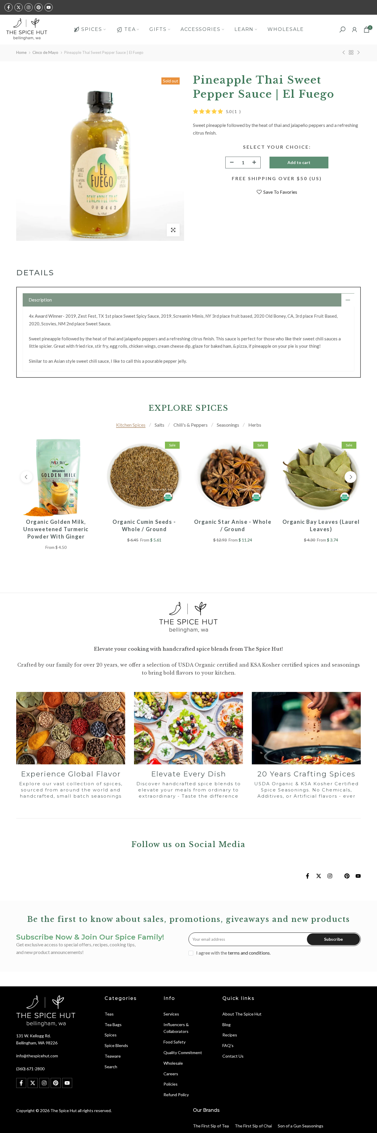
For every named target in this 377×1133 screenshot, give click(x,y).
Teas (109, 1013)
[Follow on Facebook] (8, 7)
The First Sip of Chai (253, 1125)
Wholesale (173, 1063)
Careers (170, 1073)
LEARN (244, 29)
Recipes (229, 1034)
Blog (226, 1024)
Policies (170, 1083)
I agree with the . (233, 952)
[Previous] (26, 477)
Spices (111, 1034)
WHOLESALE (285, 29)
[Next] (350, 477)
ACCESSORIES (201, 29)
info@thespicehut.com (37, 1055)
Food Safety (174, 1041)
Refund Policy (176, 1094)
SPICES (91, 29)
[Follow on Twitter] (18, 7)
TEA (130, 29)
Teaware (113, 1056)
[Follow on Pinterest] (38, 7)
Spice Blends (116, 1045)
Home (21, 52)
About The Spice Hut (242, 1013)
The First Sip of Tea (211, 1125)
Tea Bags (113, 1024)
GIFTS (158, 29)
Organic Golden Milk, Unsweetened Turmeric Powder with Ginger (56, 529)
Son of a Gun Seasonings (300, 1125)
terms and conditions (249, 952)
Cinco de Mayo (45, 52)
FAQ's (228, 1045)
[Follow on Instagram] (28, 7)
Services (171, 1013)
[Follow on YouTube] (48, 7)
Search (111, 1066)
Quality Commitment (182, 1052)
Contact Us (233, 1056)
